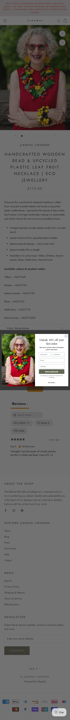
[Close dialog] (66, 336)
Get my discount (51, 371)
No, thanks (51, 382)
